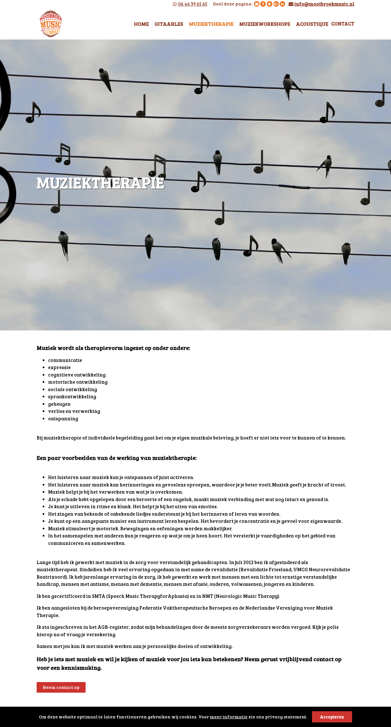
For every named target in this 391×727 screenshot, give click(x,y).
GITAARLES (169, 23)
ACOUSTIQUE (312, 23)
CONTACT (342, 23)
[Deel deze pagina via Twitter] (269, 3)
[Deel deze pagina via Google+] (276, 3)
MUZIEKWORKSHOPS (264, 23)
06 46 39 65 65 (192, 4)
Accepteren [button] (332, 717)
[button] (309, 717)
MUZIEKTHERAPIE (211, 23)
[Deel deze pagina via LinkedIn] (282, 3)
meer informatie (229, 717)
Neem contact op (61, 687)
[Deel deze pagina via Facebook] (263, 3)
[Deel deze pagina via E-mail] (256, 3)
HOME (141, 23)
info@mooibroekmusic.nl (324, 4)
